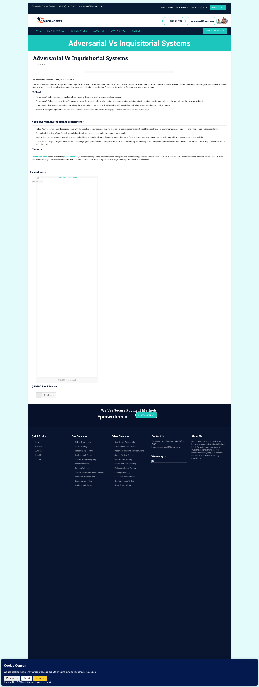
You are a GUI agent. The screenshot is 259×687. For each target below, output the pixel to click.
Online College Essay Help (85, 459)
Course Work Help (82, 468)
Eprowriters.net (71, 157)
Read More (196, 458)
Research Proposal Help (85, 477)
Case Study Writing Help (125, 442)
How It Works (40, 446)
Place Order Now (215, 31)
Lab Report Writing (122, 472)
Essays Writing (81, 446)
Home (37, 442)
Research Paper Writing (85, 451)
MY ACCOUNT (218, 7)
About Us (38, 455)
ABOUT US (196, 7)
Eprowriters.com (39, 157)
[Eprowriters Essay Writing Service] (49, 20)
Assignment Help (82, 464)
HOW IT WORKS (167, 7)
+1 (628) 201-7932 (67, 6)
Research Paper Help (83, 481)
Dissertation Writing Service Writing (129, 451)
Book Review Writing (123, 459)
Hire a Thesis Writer (123, 485)
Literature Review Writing (125, 464)
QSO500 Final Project (44, 386)
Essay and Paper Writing (125, 477)
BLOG (205, 7)
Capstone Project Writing (125, 446)
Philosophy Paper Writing (125, 468)
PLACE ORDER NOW (146, 415)
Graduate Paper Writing (124, 481)
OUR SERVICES (182, 7)
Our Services (40, 451)
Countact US (40, 459)
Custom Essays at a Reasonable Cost (90, 472)
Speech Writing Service (124, 455)
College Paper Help (83, 442)
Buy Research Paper (83, 455)
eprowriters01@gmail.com (90, 6)
